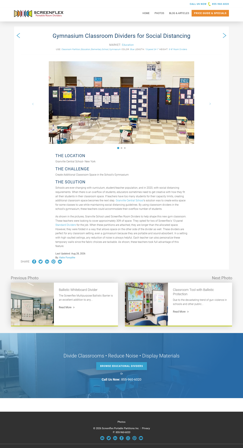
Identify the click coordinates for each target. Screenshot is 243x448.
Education (128, 44)
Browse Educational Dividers (121, 366)
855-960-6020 (220, 4)
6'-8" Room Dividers (178, 49)
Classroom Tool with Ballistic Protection (193, 292)
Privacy (146, 428)
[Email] (102, 439)
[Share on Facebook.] (34, 262)
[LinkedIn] (115, 439)
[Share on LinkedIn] (47, 262)
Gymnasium (115, 49)
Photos (121, 421)
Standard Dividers (65, 224)
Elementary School (99, 49)
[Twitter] (109, 439)
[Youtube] (141, 439)
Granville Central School (129, 200)
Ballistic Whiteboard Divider (78, 290)
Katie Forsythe (67, 257)
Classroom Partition (70, 49)
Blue (132, 49)
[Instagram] (128, 439)
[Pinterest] (134, 439)
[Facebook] (122, 439)
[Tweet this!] (41, 262)
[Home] (39, 15)
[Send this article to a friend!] (60, 262)
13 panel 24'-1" (152, 49)
